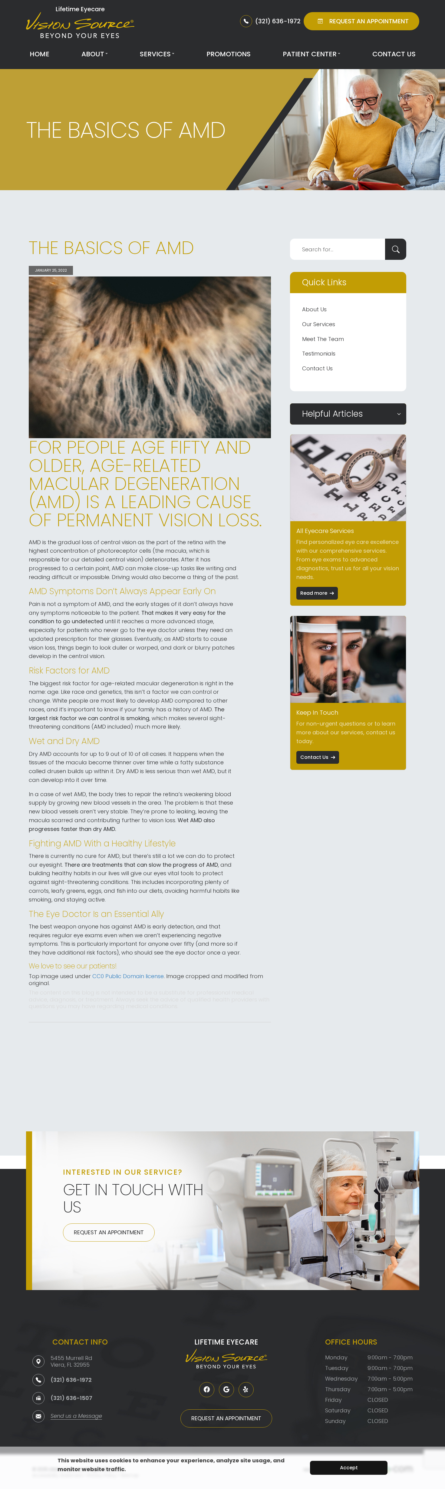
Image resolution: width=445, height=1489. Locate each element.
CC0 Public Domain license (128, 976)
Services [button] (155, 54)
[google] (226, 1389)
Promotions (228, 54)
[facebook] (206, 1389)
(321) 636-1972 (71, 1380)
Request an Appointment (109, 1232)
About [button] (92, 54)
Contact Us (394, 54)
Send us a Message (76, 1416)
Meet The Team (323, 339)
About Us (314, 309)
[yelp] (246, 1389)
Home (39, 54)
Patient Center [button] (310, 54)
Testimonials (318, 353)
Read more (313, 593)
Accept (349, 1467)
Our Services (318, 324)
